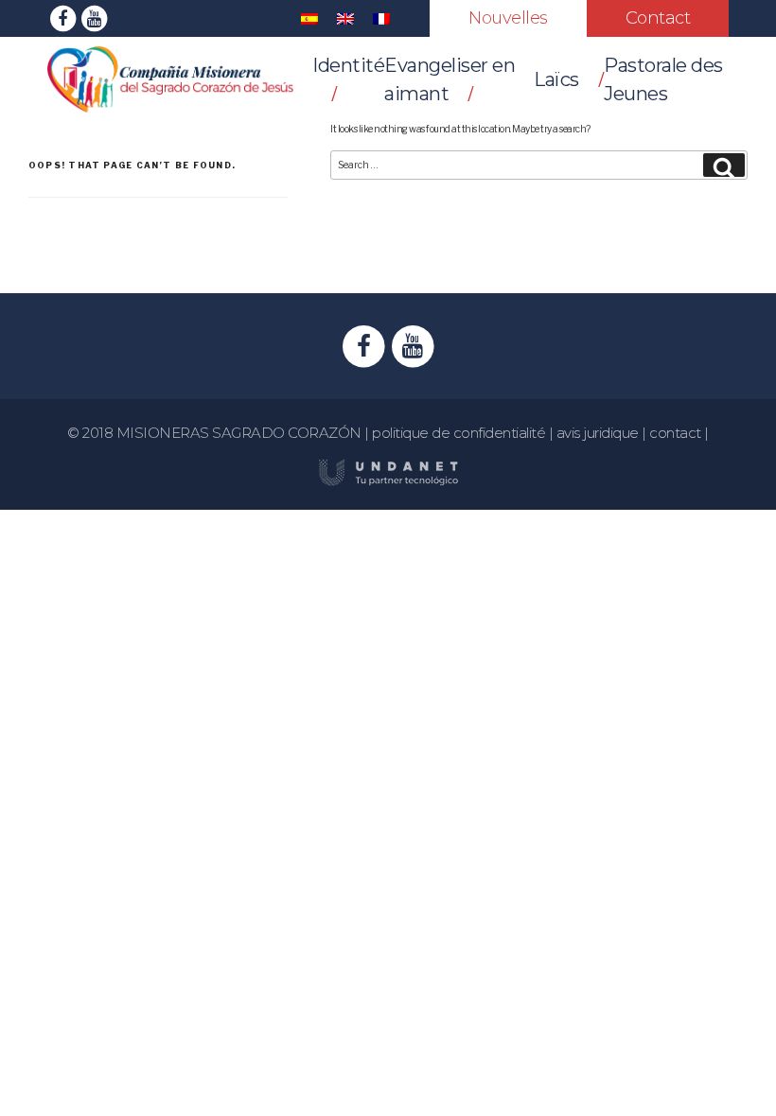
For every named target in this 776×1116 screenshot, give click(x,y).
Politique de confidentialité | (464, 433)
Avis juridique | (603, 433)
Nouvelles (508, 18)
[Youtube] (94, 17)
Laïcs (556, 79)
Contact (658, 18)
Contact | (679, 433)
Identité (348, 65)
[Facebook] (63, 17)
